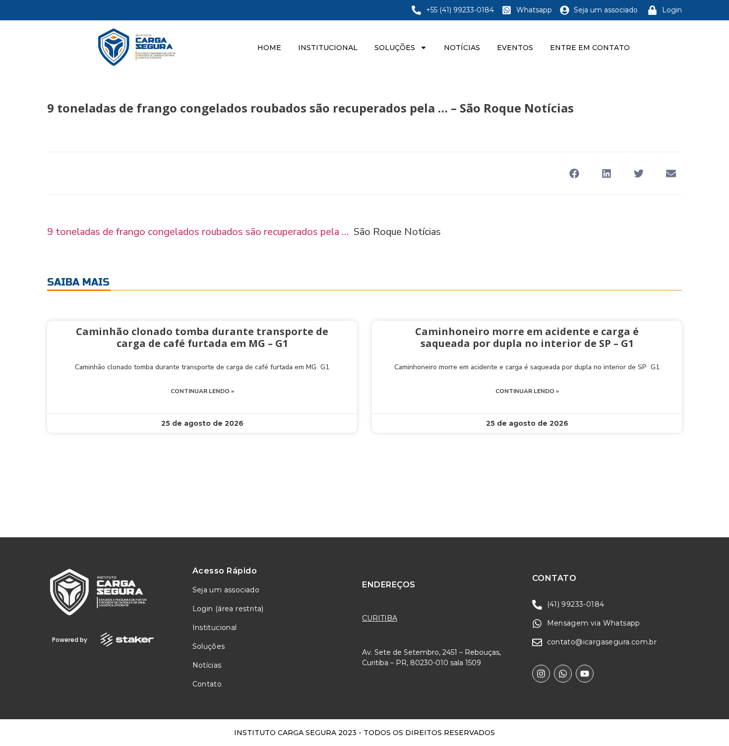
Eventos (515, 47)
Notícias (462, 47)
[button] (574, 173)
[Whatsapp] (563, 674)
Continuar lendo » (202, 391)
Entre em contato (590, 47)
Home (269, 47)
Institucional (328, 47)
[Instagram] (541, 674)
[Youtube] (585, 674)
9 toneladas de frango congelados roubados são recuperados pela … (198, 231)
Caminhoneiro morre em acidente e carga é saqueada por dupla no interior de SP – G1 (527, 337)
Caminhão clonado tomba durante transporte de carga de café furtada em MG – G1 (202, 337)
